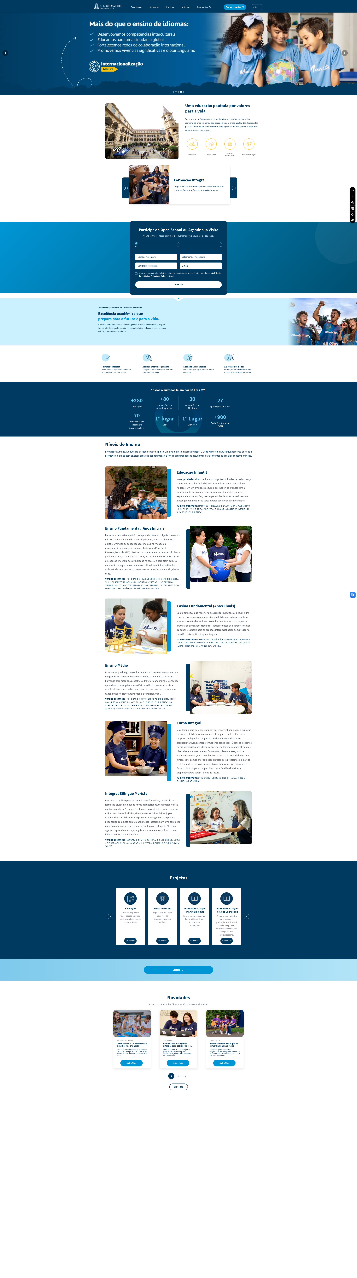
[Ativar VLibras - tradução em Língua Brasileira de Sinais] (352, 214)
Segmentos (154, 7)
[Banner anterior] (5, 53)
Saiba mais (130, 940)
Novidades (185, 7)
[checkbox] (136, 273)
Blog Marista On (204, 7)
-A (352, 196)
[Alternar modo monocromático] (352, 208)
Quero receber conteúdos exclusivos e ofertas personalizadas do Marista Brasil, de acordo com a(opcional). (180, 274)
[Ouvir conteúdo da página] (352, 220)
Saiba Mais (131, 1063)
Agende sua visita (233, 7)
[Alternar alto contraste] (352, 203)
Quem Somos (136, 7)
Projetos (170, 7)
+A (352, 190)
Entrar (255, 7)
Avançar (179, 284)
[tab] (173, 92)
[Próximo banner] (345, 53)
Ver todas (178, 1086)
